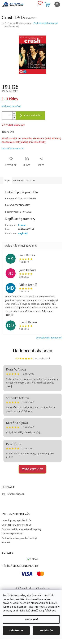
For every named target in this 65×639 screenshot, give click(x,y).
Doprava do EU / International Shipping (21, 529)
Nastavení (31, 619)
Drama (21, 225)
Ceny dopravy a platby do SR (17, 525)
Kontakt (6, 542)
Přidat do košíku (32, 115)
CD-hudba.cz (42, 588)
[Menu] (57, 4)
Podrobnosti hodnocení (46, 23)
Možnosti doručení (11, 106)
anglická (23, 233)
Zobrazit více (32, 469)
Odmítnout (16, 630)
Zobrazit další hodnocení (49, 338)
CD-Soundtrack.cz (25, 588)
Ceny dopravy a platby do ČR (17, 520)
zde (54, 610)
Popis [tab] (8, 180)
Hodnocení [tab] (18, 180)
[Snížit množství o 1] (14, 118)
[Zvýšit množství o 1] (14, 114)
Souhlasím (46, 630)
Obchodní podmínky (12, 533)
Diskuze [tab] (31, 180)
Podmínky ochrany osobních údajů (19, 538)
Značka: (12, 26)
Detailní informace (11, 148)
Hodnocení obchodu (32, 351)
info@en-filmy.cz (15, 494)
